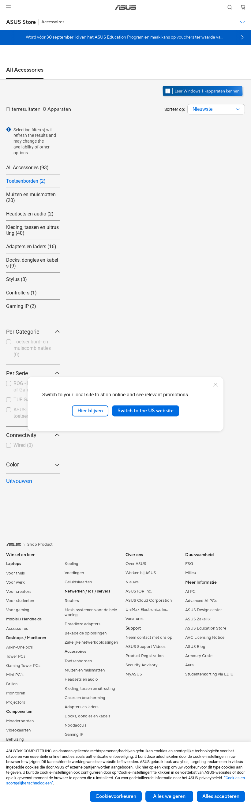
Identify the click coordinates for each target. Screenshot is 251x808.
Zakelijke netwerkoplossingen (91, 642)
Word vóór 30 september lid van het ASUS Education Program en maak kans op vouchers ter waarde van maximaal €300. (124, 37)
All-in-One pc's (19, 647)
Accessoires (17, 628)
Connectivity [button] (21, 435)
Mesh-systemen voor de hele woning (91, 612)
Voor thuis (15, 573)
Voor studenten (20, 600)
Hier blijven (90, 411)
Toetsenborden (78, 661)
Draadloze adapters (82, 624)
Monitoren (15, 693)
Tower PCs (15, 656)
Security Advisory (142, 665)
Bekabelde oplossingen (86, 633)
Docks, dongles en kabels (87, 716)
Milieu (190, 572)
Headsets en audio (81, 679)
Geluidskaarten (78, 582)
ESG (189, 563)
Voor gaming (17, 610)
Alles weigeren (169, 796)
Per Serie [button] (17, 373)
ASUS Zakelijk (198, 619)
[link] (126, 7)
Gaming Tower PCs (23, 665)
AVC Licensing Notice (204, 637)
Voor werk (15, 582)
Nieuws (132, 582)
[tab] (24, 73)
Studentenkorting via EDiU (209, 674)
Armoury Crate (198, 655)
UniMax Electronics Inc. (147, 609)
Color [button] (12, 464)
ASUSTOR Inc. (139, 591)
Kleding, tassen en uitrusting (90, 688)
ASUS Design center (203, 610)
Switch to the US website (146, 411)
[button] (8, 7)
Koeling (71, 563)
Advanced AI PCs (201, 600)
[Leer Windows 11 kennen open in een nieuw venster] (203, 97)
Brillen (11, 684)
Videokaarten (18, 730)
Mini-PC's (15, 674)
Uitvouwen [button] (19, 481)
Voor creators (18, 591)
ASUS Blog (195, 646)
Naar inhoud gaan (7, 18)
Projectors (15, 702)
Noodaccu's (75, 725)
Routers (72, 600)
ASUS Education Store (205, 628)
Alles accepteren (220, 796)
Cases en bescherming (85, 697)
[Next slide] (242, 37)
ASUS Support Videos (146, 646)
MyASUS (134, 674)
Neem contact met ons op (149, 637)
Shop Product (40, 544)
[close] (215, 385)
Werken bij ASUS (141, 572)
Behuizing (15, 739)
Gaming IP (74, 734)
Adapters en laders (82, 707)
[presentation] (238, 109)
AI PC (190, 591)
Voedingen (74, 572)
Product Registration (144, 655)
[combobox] (216, 109)
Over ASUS (136, 563)
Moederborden (20, 721)
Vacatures (135, 618)
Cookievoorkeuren (116, 796)
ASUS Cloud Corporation (149, 600)
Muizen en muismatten (85, 670)
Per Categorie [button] (22, 331)
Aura (189, 665)
